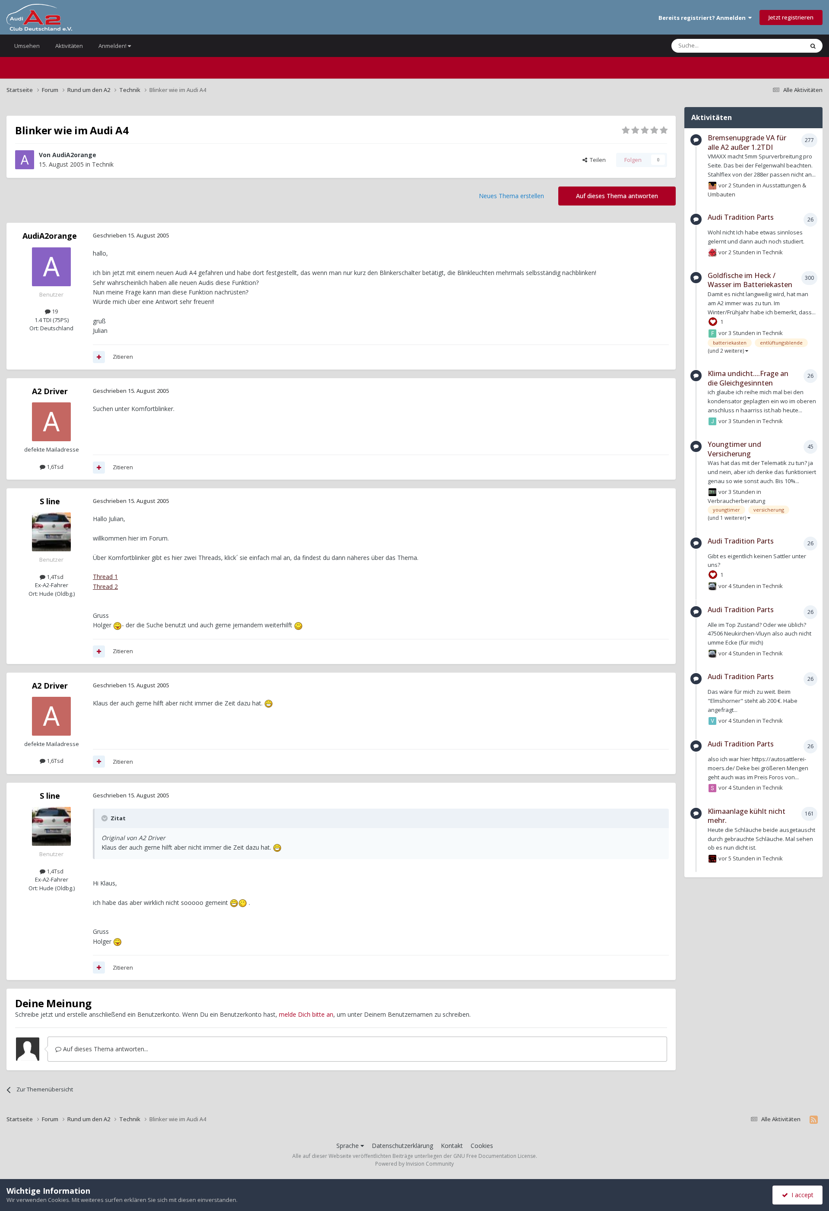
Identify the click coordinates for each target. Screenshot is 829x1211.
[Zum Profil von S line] (51, 531)
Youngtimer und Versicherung (734, 449)
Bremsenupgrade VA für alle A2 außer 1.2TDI (747, 142)
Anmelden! (113, 46)
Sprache (348, 1145)
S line (50, 501)
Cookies (482, 1145)
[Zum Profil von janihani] (712, 586)
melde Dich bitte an (306, 1014)
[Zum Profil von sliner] (712, 788)
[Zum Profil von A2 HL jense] (712, 492)
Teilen (596, 160)
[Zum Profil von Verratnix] (712, 721)
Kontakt (452, 1145)
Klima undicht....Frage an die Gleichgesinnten (748, 378)
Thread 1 (105, 576)
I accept (800, 1195)
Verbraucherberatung (736, 501)
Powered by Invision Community (414, 1163)
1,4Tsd (54, 577)
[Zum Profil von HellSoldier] (712, 186)
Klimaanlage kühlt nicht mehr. (746, 815)
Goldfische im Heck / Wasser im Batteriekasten (750, 280)
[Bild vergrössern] (117, 625)
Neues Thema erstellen (511, 196)
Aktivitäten (69, 46)
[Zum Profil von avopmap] (712, 859)
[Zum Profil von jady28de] (712, 421)
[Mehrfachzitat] (99, 357)
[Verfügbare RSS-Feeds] (814, 1119)
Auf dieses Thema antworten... (104, 1049)
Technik (103, 164)
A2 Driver (50, 391)
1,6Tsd (54, 467)
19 (54, 311)
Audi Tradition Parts (741, 217)
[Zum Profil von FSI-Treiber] (712, 333)
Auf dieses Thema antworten (617, 196)
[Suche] (813, 46)
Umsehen (27, 46)
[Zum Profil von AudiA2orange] (24, 159)
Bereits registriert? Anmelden (703, 18)
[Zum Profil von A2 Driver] (51, 421)
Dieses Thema (774, 45)
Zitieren (123, 356)
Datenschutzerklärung (402, 1145)
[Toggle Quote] (105, 818)
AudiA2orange (74, 155)
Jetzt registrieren (791, 17)
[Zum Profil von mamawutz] (712, 252)
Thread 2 (105, 586)
